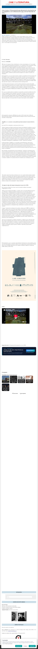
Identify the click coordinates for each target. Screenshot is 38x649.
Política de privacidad (8, 643)
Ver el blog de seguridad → (30, 352)
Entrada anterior (15, 393)
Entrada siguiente (23, 393)
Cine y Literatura (6, 35)
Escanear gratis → (30, 350)
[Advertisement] (19, 51)
